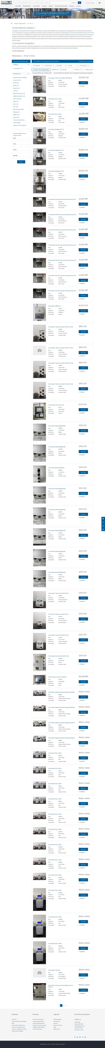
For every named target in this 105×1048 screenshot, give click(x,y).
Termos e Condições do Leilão (19, 1029)
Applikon (68, 32)
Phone (14, 149)
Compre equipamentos (38, 1021)
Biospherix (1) (16, 88)
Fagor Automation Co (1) (19, 93)
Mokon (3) (15, 101)
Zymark (14, 34)
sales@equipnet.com (79, 1026)
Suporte (55, 1023)
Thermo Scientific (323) (18, 120)
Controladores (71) (17, 68)
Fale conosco (57, 1021)
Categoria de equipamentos (20, 23)
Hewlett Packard (74, 32)
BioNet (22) (16, 85)
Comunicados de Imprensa (18, 1025)
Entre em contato (58, 1025)
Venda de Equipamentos (38, 1023)
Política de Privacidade (17, 1031)
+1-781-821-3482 (78, 1028)
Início (11, 23)
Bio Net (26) (16, 83)
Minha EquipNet (57, 1019)
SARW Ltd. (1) (16, 114)
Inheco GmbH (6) (17, 99)
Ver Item (83, 83)
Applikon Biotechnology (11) (20, 77)
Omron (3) (15, 104)
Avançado (74, 2)
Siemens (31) (16, 117)
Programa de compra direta (39, 1025)
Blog (13, 1023)
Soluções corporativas (38, 1019)
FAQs (55, 1027)
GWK (80, 32)
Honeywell (84, 32)
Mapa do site (57, 1029)
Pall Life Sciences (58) (18, 109)
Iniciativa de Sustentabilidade (19, 1021)
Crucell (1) (15, 91)
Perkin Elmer (90, 32)
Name (14, 138)
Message (15, 155)
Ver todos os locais (79, 1030)
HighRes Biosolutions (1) (19, 96)
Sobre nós (14, 1019)
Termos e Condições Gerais (18, 1027)
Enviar (21, 162)
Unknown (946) (16, 122)
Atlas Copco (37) (17, 80)
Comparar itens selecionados (41, 70)
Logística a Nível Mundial (39, 1027)
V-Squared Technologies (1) (19, 125)
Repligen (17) (16, 112)
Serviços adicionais (37, 1029)
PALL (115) (15, 106)
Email (14, 144)
